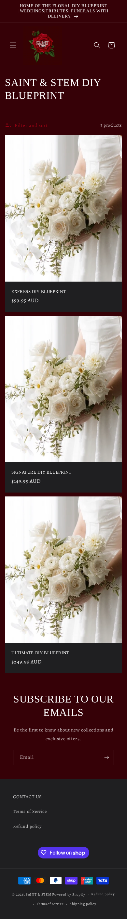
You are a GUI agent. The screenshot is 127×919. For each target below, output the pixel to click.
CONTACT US (27, 797)
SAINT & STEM (38, 894)
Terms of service (50, 903)
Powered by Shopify (68, 894)
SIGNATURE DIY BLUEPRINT (41, 472)
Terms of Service (30, 811)
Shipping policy (83, 903)
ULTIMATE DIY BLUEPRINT (40, 653)
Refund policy (27, 826)
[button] (13, 45)
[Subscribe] (106, 757)
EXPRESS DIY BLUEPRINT (38, 291)
